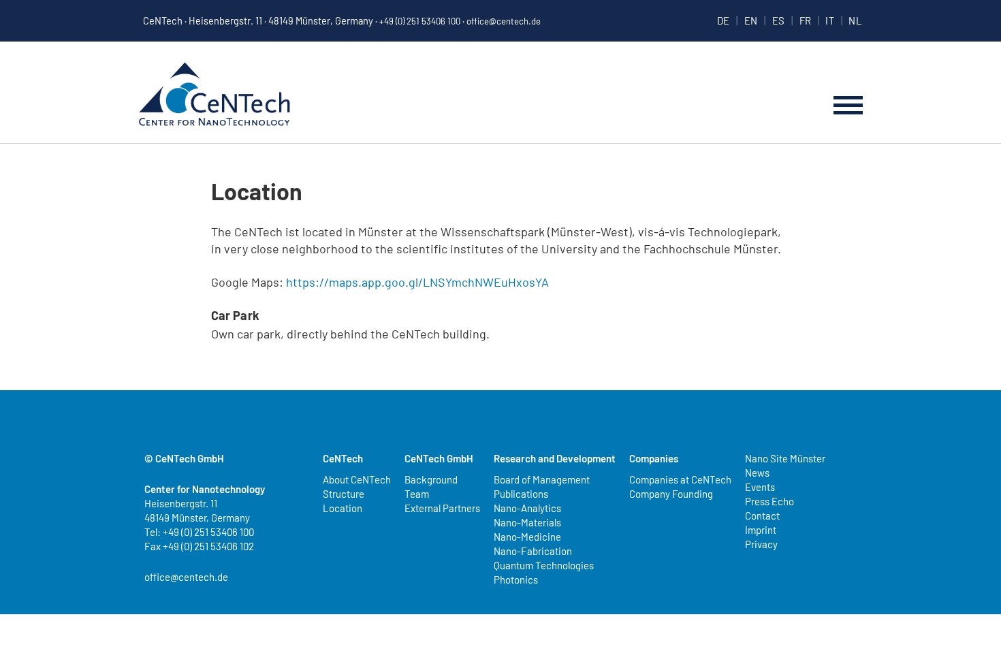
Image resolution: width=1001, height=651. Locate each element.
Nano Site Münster (785, 458)
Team (416, 494)
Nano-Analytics (527, 508)
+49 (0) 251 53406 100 (419, 21)
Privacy (761, 544)
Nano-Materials (527, 522)
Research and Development (555, 458)
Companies (653, 458)
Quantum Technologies (544, 565)
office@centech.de (503, 21)
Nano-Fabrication (533, 551)
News (757, 472)
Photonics (516, 579)
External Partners (442, 508)
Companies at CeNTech (680, 479)
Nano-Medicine (527, 536)
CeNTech (214, 95)
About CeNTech (357, 479)
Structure (343, 494)
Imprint (760, 530)
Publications (521, 494)
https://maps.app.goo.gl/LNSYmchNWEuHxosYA (417, 281)
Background (431, 479)
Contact (762, 515)
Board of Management (542, 479)
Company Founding (671, 494)
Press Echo (769, 501)
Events (760, 487)
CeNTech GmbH (438, 458)
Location (342, 508)
